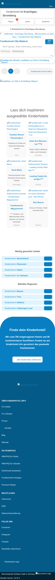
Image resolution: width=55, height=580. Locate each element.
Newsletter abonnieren (11, 549)
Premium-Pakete (9, 485)
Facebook (6, 527)
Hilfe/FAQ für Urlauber (11, 463)
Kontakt (7, 428)
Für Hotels (6, 407)
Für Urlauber (7, 414)
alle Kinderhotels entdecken (28, 359)
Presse (4, 421)
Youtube (5, 542)
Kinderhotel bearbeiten (11, 471)
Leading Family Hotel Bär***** (38, 177)
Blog (3, 435)
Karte (27, 21)
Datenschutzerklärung (11, 513)
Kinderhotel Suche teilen (41, 71)
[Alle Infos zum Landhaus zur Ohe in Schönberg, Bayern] (27, 90)
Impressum (6, 499)
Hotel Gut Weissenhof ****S (38, 142)
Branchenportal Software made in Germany (17, 574)
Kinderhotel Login (11, 562)
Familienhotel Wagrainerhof (17, 207)
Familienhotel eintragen (11, 478)
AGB (3, 506)
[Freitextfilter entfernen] (43, 4)
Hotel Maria (17, 170)
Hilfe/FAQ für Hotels (10, 456)
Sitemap (5, 442)
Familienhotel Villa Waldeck (14, 41)
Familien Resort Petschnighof (17, 136)
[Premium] (49, 112)
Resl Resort (38, 202)
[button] (4, 71)
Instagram (6, 534)
